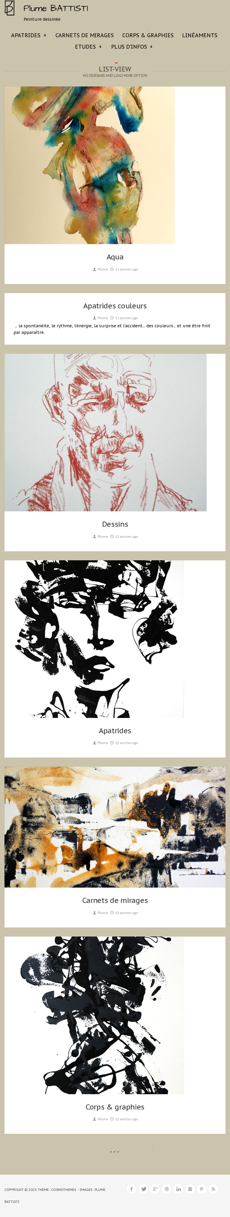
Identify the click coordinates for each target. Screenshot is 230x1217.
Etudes (88, 46)
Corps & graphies (148, 35)
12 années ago (126, 536)
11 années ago (126, 269)
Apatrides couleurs (115, 305)
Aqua (115, 257)
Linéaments (199, 35)
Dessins (115, 524)
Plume (102, 269)
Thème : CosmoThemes (57, 1190)
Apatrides (28, 35)
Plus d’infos (132, 46)
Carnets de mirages (84, 35)
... (115, 1149)
